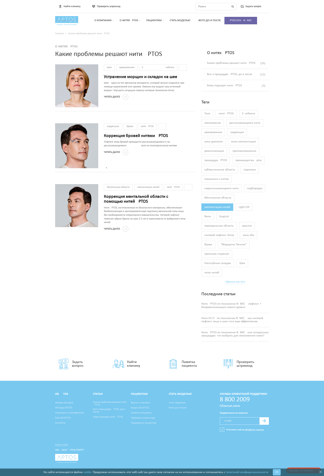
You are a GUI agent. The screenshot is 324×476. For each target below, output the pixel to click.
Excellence (158, 67)
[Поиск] (232, 6)
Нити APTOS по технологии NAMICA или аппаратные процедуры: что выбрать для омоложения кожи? (234, 334)
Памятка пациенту (141, 413)
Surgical (224, 216)
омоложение (212, 122)
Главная (59, 33)
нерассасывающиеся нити (221, 188)
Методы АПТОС (63, 408)
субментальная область (219, 169)
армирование (126, 67)
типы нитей (211, 272)
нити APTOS (147, 126)
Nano (207, 216)
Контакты (60, 423)
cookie (87, 472)
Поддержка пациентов (143, 423)
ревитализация (214, 150)
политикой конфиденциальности (247, 472)
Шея (109, 67)
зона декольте (213, 141)
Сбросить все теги (235, 281)
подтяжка (250, 169)
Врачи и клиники (140, 403)
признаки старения (216, 253)
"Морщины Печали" (234, 244)
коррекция (113, 126)
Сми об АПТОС (63, 418)
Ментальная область (118, 187)
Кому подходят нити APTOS (236, 85)
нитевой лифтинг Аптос (219, 235)
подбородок (254, 188)
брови (130, 126)
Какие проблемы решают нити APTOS (236, 63)
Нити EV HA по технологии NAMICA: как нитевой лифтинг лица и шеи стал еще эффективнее (232, 320)
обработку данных (254, 429)
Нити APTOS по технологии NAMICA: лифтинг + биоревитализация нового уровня (231, 305)
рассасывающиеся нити (244, 122)
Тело (207, 113)
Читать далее (112, 96)
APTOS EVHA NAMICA (240, 20)
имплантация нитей (148, 187)
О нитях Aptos (129, 20)
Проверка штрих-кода (143, 418)
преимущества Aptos (248, 160)
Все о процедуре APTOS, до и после (236, 74)
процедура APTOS (215, 160)
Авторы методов (64, 403)
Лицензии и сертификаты (69, 413)
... (183, 67)
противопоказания (244, 150)
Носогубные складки (217, 263)
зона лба (248, 235)
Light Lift (244, 207)
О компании (103, 20)
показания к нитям (216, 179)
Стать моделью (180, 20)
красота (247, 225)
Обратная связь (230, 405)
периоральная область (219, 225)
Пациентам (154, 20)
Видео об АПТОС (140, 408)
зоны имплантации (243, 141)
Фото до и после (209, 20)
